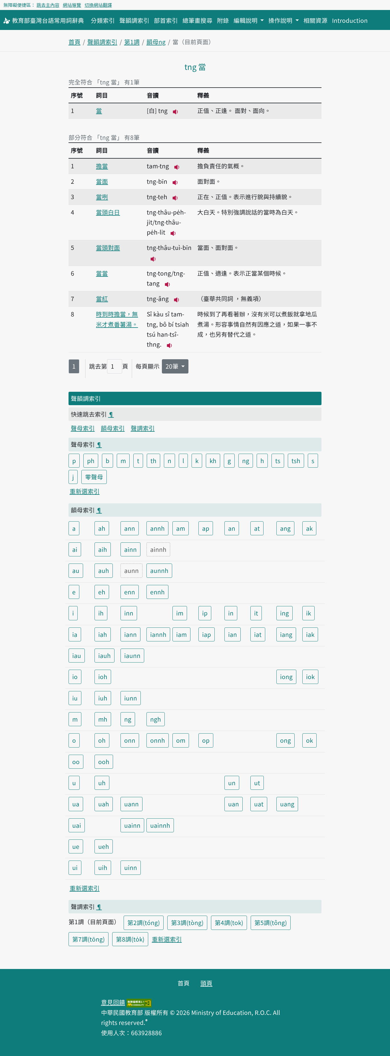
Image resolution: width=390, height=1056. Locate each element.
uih (102, 867)
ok (309, 740)
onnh (157, 740)
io (75, 676)
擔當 (102, 165)
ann (129, 528)
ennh (157, 591)
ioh (102, 676)
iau (76, 655)
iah (102, 634)
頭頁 (206, 983)
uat (259, 803)
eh (101, 591)
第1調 (132, 41)
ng (245, 460)
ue (75, 846)
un (232, 782)
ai (74, 549)
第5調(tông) (270, 922)
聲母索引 (83, 428)
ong (285, 740)
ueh (103, 846)
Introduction (350, 20)
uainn (132, 825)
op (206, 740)
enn (129, 591)
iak (310, 634)
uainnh (160, 825)
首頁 (75, 41)
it (256, 613)
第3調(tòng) (187, 922)
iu (75, 698)
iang (286, 634)
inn (128, 613)
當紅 (102, 298)
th (153, 460)
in (231, 613)
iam (181, 634)
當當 (102, 273)
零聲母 (94, 477)
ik (308, 613)
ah (101, 528)
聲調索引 (143, 428)
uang (287, 803)
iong (286, 676)
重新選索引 (85, 491)
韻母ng (156, 41)
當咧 (102, 196)
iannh (158, 634)
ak (309, 528)
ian (232, 634)
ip (205, 613)
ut (257, 782)
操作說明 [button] (281, 20)
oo (76, 761)
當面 (102, 181)
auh (103, 570)
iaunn (132, 655)
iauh (104, 655)
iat (258, 634)
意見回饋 (113, 1002)
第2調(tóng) (143, 922)
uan (233, 803)
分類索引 (103, 20)
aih (102, 549)
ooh (103, 761)
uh (102, 782)
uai (76, 825)
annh (157, 528)
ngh (155, 719)
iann (130, 634)
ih (101, 613)
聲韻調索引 (134, 20)
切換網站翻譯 (98, 4)
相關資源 (315, 20)
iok (310, 676)
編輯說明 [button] (246, 20)
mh (102, 719)
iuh (102, 698)
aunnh (159, 570)
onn (129, 740)
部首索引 (166, 20)
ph (91, 460)
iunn (130, 698)
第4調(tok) (229, 922)
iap (206, 634)
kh (213, 460)
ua (75, 803)
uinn (130, 867)
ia (74, 634)
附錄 (223, 20)
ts (277, 460)
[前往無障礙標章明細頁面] (139, 1002)
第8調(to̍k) (130, 939)
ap (205, 528)
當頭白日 (108, 212)
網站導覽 (72, 4)
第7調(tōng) (88, 939)
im (179, 613)
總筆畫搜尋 (197, 20)
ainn (130, 549)
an (231, 528)
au (75, 570)
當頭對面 (108, 247)
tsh (296, 460)
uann (131, 803)
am (180, 528)
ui (75, 867)
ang (285, 528)
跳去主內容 (48, 4)
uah (103, 803)
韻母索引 (113, 428)
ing (284, 613)
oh (102, 740)
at (257, 528)
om (180, 740)
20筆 (173, 366)
